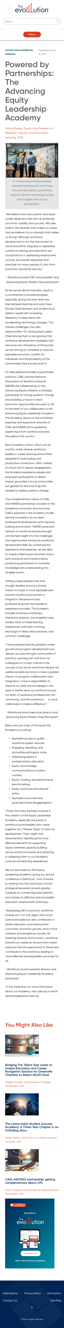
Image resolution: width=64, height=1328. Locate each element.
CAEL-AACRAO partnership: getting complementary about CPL (30, 1181)
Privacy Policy (32, 1293)
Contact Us (10, 1300)
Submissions (10, 1293)
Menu (32, 34)
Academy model (43, 513)
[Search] (57, 21)
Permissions (54, 1293)
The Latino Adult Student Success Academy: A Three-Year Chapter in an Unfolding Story (32, 1127)
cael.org (42, 991)
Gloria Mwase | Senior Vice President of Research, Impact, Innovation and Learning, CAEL (29, 133)
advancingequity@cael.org (21, 995)
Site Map (55, 1300)
